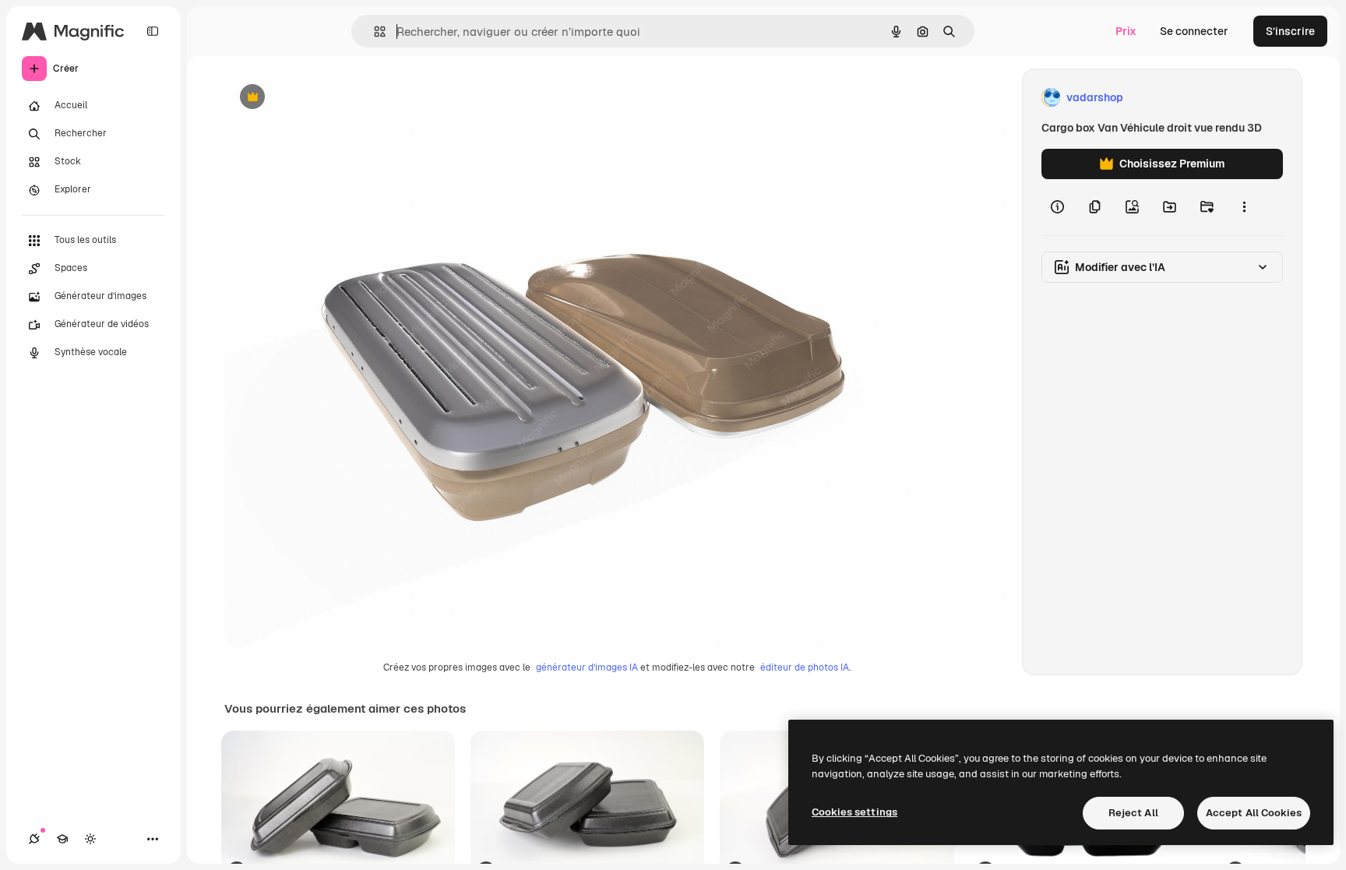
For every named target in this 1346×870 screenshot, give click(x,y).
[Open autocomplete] (373, 31)
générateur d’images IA (587, 667)
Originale (327, 97)
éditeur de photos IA (804, 667)
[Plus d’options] (1244, 207)
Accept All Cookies (1254, 812)
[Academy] (62, 838)
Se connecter (1194, 31)
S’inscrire (1290, 31)
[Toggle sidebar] (152, 31)
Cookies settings (854, 812)
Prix (1125, 31)
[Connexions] (34, 838)
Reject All (1133, 812)
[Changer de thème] (90, 838)
